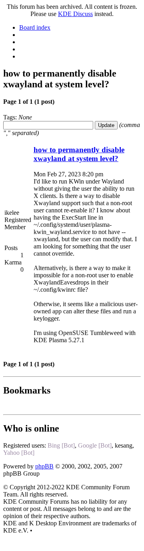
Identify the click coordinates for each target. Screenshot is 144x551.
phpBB (44, 466)
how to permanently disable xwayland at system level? (79, 154)
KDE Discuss (75, 13)
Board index (34, 27)
